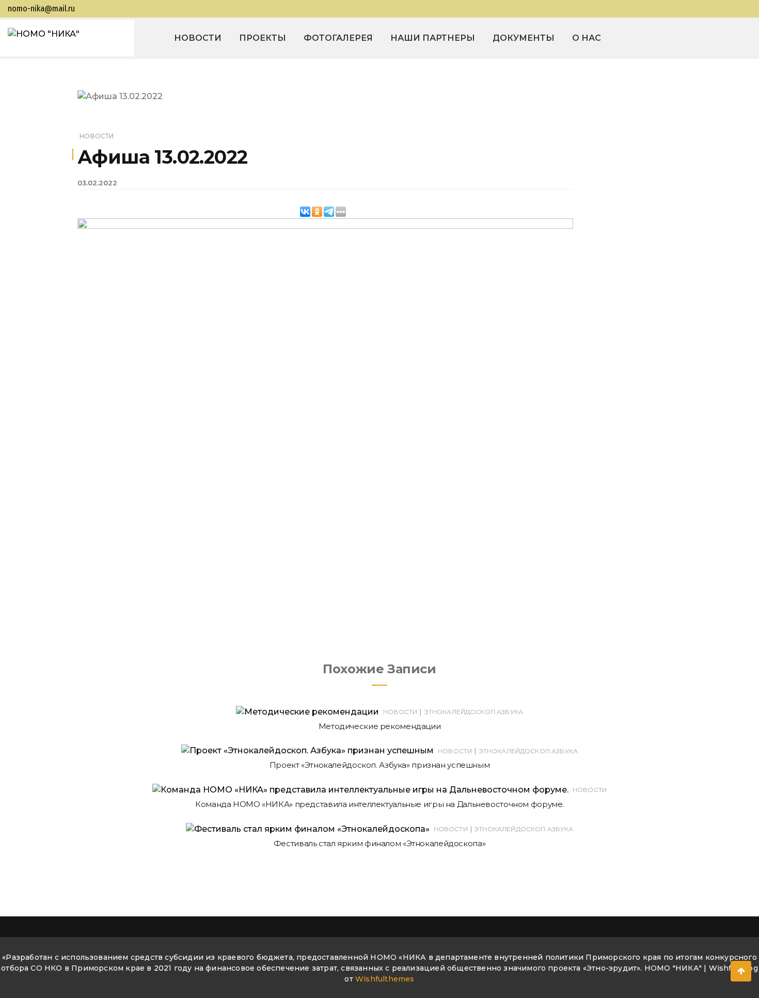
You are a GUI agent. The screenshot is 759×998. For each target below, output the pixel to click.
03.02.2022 (97, 183)
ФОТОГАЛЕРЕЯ (338, 38)
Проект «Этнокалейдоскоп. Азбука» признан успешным (380, 765)
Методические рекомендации (380, 726)
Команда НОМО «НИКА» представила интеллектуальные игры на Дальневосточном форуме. (379, 804)
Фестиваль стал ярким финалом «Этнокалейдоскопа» (379, 843)
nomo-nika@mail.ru (41, 8)
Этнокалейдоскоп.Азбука (473, 712)
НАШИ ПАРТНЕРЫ (432, 38)
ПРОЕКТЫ (262, 38)
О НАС (586, 38)
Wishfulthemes (385, 979)
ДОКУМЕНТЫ (524, 38)
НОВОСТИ (198, 38)
